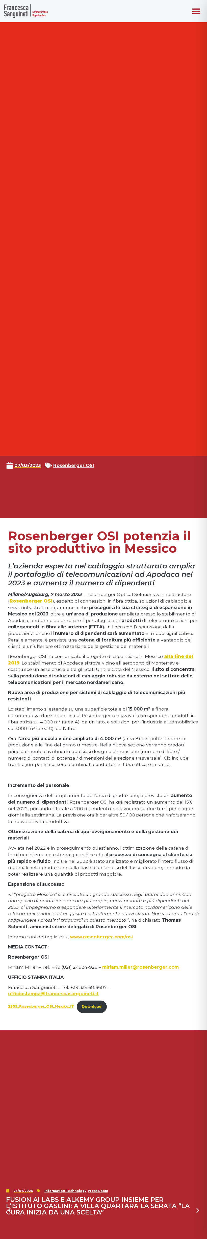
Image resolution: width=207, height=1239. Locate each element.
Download (91, 1006)
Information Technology (65, 1191)
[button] (196, 11)
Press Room (98, 1191)
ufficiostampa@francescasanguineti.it (53, 993)
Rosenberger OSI (73, 465)
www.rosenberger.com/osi (101, 936)
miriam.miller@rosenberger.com (140, 967)
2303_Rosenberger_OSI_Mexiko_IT (41, 1006)
